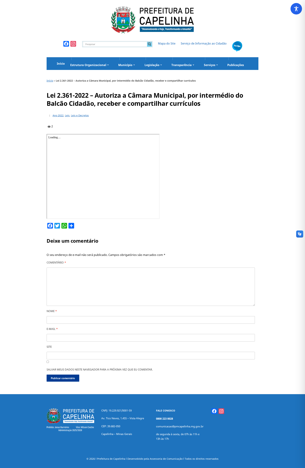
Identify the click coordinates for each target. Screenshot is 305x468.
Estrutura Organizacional (88, 65)
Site (49, 346)
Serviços (209, 65)
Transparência (181, 65)
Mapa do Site (166, 43)
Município (125, 65)
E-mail (52, 329)
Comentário (56, 262)
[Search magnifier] (149, 44)
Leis (67, 115)
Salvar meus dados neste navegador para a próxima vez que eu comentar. (100, 369)
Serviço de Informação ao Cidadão (204, 43)
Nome (52, 311)
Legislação (152, 65)
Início (61, 64)
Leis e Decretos (80, 115)
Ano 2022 (58, 115)
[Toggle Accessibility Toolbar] (296, 9)
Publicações (235, 65)
